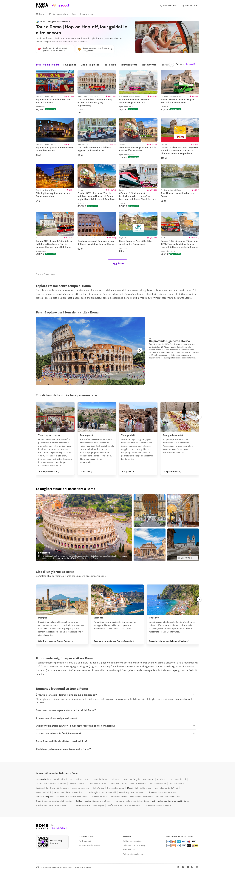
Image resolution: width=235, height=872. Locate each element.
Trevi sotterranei (176, 783)
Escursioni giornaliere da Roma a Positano (168, 641)
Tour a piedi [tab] (110, 64)
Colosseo (115, 779)
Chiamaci (86, 841)
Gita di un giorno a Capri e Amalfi (101, 792)
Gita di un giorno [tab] (90, 64)
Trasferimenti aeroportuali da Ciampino (54, 801)
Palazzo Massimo (138, 783)
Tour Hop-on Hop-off (48, 471)
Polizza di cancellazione (134, 854)
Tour (74, 13)
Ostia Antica (98, 787)
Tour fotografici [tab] (169, 64)
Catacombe (148, 779)
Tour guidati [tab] (70, 64)
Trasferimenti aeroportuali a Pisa (159, 805)
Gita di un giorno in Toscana (132, 792)
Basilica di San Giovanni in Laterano (52, 787)
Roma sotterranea (115, 787)
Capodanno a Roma (101, 801)
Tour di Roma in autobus (72, 792)
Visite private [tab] (149, 64)
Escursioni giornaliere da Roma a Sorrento (113, 641)
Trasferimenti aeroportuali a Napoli (88, 805)
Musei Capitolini (43, 792)
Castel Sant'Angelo (131, 779)
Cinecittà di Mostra (118, 783)
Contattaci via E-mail (91, 845)
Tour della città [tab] (129, 64)
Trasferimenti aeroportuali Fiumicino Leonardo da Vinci (155, 796)
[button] (55, 90)
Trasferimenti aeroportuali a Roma (71, 796)
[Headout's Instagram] (183, 867)
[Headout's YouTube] (188, 867)
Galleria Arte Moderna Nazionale (51, 783)
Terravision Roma (99, 796)
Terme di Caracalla (77, 783)
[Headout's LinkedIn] (178, 867)
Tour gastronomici (171, 471)
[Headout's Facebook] (192, 867)
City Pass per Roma (167, 792)
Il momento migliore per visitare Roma (131, 801)
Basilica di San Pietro (79, 779)
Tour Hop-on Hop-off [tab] (47, 64)
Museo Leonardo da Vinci (166, 787)
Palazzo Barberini (178, 779)
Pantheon (161, 779)
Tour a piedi (85, 471)
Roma (38, 274)
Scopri (42, 13)
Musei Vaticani (60, 779)
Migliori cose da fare (58, 13)
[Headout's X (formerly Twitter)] (197, 867)
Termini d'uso (129, 849)
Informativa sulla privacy (134, 845)
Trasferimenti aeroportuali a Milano (52, 805)
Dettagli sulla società (132, 841)
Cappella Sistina (100, 779)
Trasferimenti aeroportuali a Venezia (123, 805)
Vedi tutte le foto (189, 557)
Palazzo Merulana (158, 783)
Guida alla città (86, 13)
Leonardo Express (118, 796)
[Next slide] (171, 64)
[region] (55, 82)
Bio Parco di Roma (97, 783)
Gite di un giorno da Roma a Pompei (54, 641)
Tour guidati (126, 471)
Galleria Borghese (143, 787)
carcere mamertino (80, 787)
